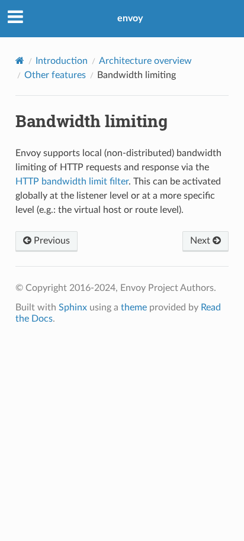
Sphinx (73, 307)
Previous (50, 240)
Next (201, 240)
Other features (55, 75)
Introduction (62, 61)
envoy (130, 18)
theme (134, 307)
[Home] (19, 61)
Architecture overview (145, 61)
